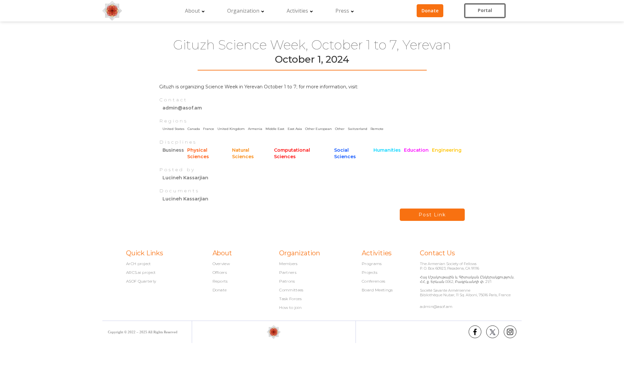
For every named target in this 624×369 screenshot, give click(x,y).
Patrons (287, 281)
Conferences (373, 281)
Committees (291, 290)
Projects (370, 272)
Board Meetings (377, 290)
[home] (112, 10)
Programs (372, 263)
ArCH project (138, 263)
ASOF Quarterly (141, 281)
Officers (220, 272)
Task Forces (290, 299)
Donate (220, 290)
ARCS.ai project (141, 272)
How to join (290, 307)
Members (288, 263)
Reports (220, 281)
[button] (195, 10)
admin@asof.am (436, 306)
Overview (221, 263)
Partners (287, 272)
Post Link (432, 215)
